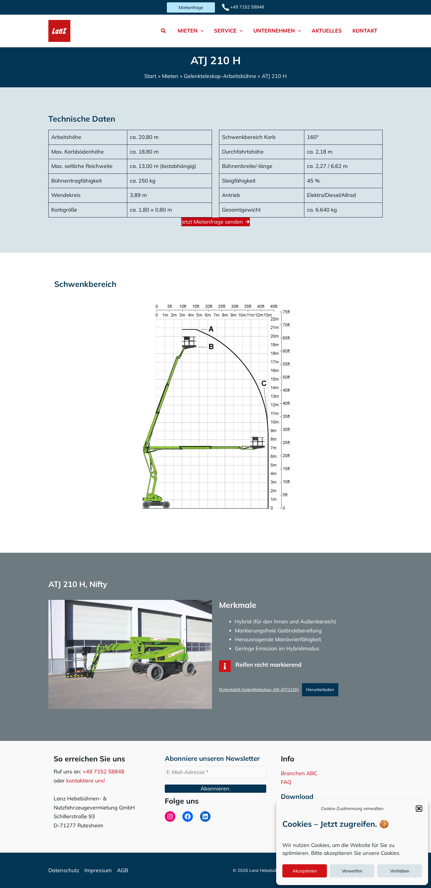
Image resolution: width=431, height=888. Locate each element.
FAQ (286, 782)
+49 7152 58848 (103, 771)
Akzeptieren (305, 871)
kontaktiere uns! (85, 780)
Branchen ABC (299, 773)
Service (225, 31)
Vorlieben (399, 871)
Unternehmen (274, 31)
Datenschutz (63, 870)
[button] (419, 809)
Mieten (188, 31)
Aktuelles (327, 31)
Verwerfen (352, 871)
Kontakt (364, 31)
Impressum (98, 870)
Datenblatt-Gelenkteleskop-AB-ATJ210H (259, 689)
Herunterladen (320, 689)
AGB (122, 870)
